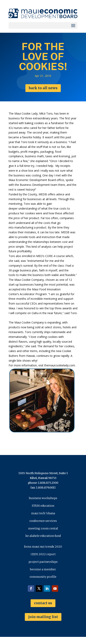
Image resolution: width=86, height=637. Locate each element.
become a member (43, 569)
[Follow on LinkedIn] (47, 588)
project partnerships (43, 562)
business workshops (43, 498)
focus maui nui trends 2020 (43, 546)
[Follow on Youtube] (55, 588)
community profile (43, 577)
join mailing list (43, 617)
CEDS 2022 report (43, 554)
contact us (43, 603)
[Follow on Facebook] (31, 588)
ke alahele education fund (43, 536)
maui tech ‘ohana (43, 513)
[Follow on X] (39, 588)
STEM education (43, 505)
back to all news (43, 88)
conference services (43, 521)
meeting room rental (43, 528)
